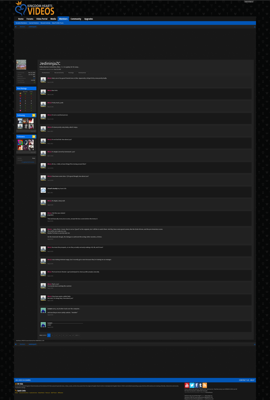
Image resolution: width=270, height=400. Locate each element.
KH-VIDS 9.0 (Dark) (23, 380)
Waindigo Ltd (208, 395)
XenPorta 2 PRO (20, 340)
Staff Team (54, 392)
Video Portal (41, 18)
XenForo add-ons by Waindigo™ (193, 395)
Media (53, 18)
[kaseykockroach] (31, 126)
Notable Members (21, 23)
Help (252, 380)
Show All (33, 131)
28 (34, 136)
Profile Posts (46, 72)
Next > (77, 335)
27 (73, 335)
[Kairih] (31, 120)
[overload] (20, 120)
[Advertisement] (135, 44)
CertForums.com (209, 399)
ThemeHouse (208, 392)
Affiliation (60, 392)
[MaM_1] (20, 147)
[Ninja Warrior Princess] (31, 142)
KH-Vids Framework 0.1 (196, 391)
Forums (30, 18)
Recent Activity (59, 72)
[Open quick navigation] (254, 26)
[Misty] (20, 126)
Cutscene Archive (23, 392)
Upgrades (88, 18)
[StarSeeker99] (25, 142)
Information (82, 72)
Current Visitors (34, 23)
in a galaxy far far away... (28, 162)
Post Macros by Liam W (225, 389)
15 (34, 115)
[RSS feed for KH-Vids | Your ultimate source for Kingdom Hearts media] (204, 385)
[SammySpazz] (31, 147)
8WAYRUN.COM (40, 340)
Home (20, 18)
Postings (71, 72)
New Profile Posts (57, 23)
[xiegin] (25, 126)
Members (63, 18)
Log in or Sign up (249, 1)
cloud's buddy (52, 188)
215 (34, 78)
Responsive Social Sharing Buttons (194, 399)
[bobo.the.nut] (20, 142)
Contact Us (244, 380)
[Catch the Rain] (25, 120)
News (16, 392)
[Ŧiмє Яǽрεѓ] (25, 147)
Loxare (50, 309)
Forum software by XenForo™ (199, 389)
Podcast (47, 392)
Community (76, 18)
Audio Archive (33, 392)
